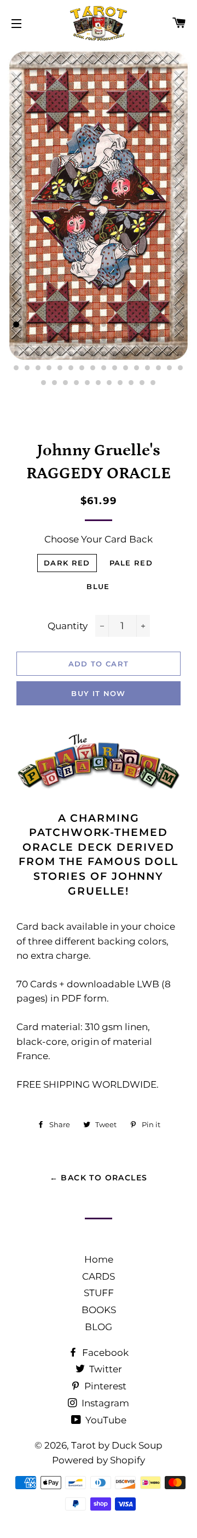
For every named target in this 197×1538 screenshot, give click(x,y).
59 (125, 368)
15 (169, 324)
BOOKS (99, 1309)
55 (82, 368)
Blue (97, 586)
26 (114, 338)
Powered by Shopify (98, 1460)
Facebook (104, 1352)
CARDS (98, 1276)
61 (147, 368)
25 (104, 338)
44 (136, 353)
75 (153, 382)
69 (87, 382)
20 (49, 338)
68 (76, 382)
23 (82, 338)
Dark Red (67, 562)
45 (147, 353)
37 (60, 353)
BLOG (98, 1326)
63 (169, 368)
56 (93, 368)
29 (147, 338)
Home (98, 1259)
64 (180, 368)
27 (125, 338)
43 (125, 353)
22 (71, 338)
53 (60, 368)
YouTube (104, 1420)
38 (71, 353)
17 (16, 338)
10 (114, 324)
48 (180, 353)
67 (65, 382)
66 (54, 382)
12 (136, 324)
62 (158, 368)
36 (49, 353)
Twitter (104, 1369)
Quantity (68, 625)
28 (136, 338)
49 (16, 368)
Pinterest (104, 1386)
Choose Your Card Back (98, 539)
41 (104, 353)
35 (38, 353)
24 (93, 338)
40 (93, 353)
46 (158, 353)
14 (158, 324)
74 (142, 382)
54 (71, 368)
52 (49, 368)
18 (27, 338)
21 (60, 338)
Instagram (104, 1403)
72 (120, 382)
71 (109, 382)
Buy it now (98, 693)
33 (16, 353)
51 (38, 368)
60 (136, 368)
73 (131, 382)
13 (147, 324)
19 (38, 338)
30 (158, 338)
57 (104, 368)
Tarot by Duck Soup (117, 1445)
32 (180, 338)
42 (114, 353)
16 (180, 324)
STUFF (99, 1292)
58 (114, 368)
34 (27, 353)
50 (27, 368)
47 (169, 353)
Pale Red (131, 562)
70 (98, 382)
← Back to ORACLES (99, 1178)
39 (82, 353)
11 (125, 324)
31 (169, 338)
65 (43, 382)
